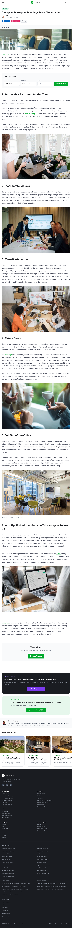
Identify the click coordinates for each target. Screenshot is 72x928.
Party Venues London (42, 853)
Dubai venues (5, 907)
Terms (62, 923)
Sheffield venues (14, 894)
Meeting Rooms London (42, 859)
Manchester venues (14, 883)
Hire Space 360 (5, 793)
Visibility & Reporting (7, 800)
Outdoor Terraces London (8, 876)
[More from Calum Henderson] (3, 16)
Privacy (57, 923)
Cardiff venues (5, 892)
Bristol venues (15, 886)
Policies (4, 837)
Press (3, 833)
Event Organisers (6, 813)
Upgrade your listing (42, 828)
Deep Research (41, 793)
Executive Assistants (7, 815)
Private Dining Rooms (7, 856)
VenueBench (5, 828)
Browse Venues (36, 656)
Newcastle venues (14, 892)
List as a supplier (41, 806)
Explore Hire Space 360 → (36, 710)
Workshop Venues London (43, 873)
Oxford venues (5, 894)
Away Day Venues (6, 859)
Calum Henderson (11, 16)
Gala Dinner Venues (6, 867)
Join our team (40, 824)
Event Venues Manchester (59, 883)
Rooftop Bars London (42, 856)
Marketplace (40, 796)
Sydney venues (5, 916)
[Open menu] (3, 2)
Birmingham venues (25, 883)
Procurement (5, 811)
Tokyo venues (5, 910)
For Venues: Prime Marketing (44, 800)
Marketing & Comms (7, 817)
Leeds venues (23, 886)
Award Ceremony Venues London (44, 867)
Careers (4, 830)
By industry (4, 802)
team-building (30, 114)
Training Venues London (7, 862)
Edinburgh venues (6, 886)
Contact (4, 835)
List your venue (41, 804)
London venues (5, 883)
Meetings (5, 8)
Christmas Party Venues (42, 851)
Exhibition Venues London (8, 870)
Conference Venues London (8, 848)
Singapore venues (6, 913)
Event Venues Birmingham (43, 889)
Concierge (40, 798)
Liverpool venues (15, 889)
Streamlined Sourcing (7, 796)
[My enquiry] (69, 2)
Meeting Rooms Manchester (43, 886)
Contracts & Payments (7, 798)
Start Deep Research (37, 689)
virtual (58, 554)
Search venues (61, 83)
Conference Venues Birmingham (58, 886)
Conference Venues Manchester (44, 883)
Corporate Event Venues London (44, 865)
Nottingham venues (24, 892)
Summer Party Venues (7, 853)
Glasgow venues (5, 889)
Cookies (68, 923)
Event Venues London (7, 865)
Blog (3, 826)
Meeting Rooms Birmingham (57, 889)
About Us (4, 824)
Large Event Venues (41, 870)
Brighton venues (24, 889)
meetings (8, 355)
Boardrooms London (41, 862)
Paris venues (5, 904)
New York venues (6, 902)
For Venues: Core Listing (43, 802)
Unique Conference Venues (8, 851)
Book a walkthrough (7, 804)
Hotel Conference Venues (42, 848)
